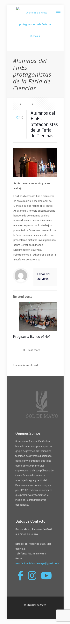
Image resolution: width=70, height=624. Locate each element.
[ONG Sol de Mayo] (35, 24)
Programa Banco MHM (31, 336)
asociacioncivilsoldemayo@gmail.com (37, 563)
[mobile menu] (58, 12)
